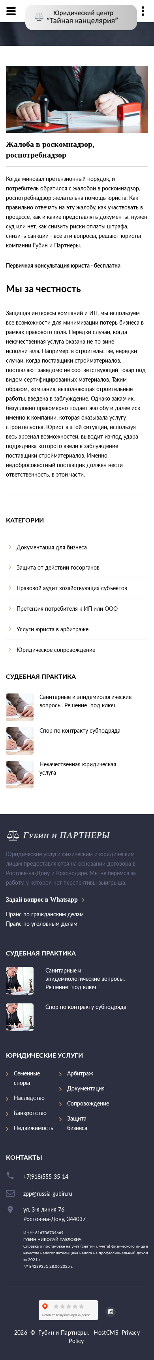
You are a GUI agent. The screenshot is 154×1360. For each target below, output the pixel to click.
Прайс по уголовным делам (41, 924)
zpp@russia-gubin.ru (47, 1194)
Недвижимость (33, 1128)
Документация (86, 1089)
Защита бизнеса (77, 1123)
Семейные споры (27, 1078)
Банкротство (30, 1113)
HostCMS (106, 1333)
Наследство (29, 1098)
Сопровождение (88, 1104)
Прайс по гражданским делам (45, 914)
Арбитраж (80, 1074)
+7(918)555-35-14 (45, 1177)
